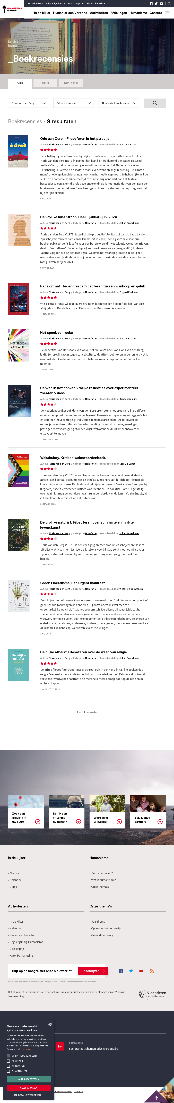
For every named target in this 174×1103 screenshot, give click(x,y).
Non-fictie (71, 82)
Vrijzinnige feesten (56, 3)
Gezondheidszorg (102, 935)
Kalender (15, 880)
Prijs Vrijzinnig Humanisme (26, 942)
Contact (156, 13)
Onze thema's (100, 887)
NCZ (70, 3)
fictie (45, 82)
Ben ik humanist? (102, 873)
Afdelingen (119, 13)
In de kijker (42, 13)
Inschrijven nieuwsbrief (94, 3)
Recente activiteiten (22, 935)
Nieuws (14, 873)
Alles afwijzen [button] (29, 1087)
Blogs (13, 887)
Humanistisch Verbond (70, 13)
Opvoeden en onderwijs (106, 928)
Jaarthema (98, 922)
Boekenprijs (17, 949)
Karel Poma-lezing (21, 956)
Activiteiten (99, 13)
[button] (29, 1094)
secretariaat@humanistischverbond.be (93, 1049)
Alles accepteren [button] (28, 1079)
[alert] (28, 1060)
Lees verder (26, 1049)
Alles (20, 82)
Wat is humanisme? (103, 880)
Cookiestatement (63, 1091)
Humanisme (138, 13)
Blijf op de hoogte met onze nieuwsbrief (56, 971)
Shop (77, 3)
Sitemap (78, 1091)
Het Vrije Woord (36, 3)
